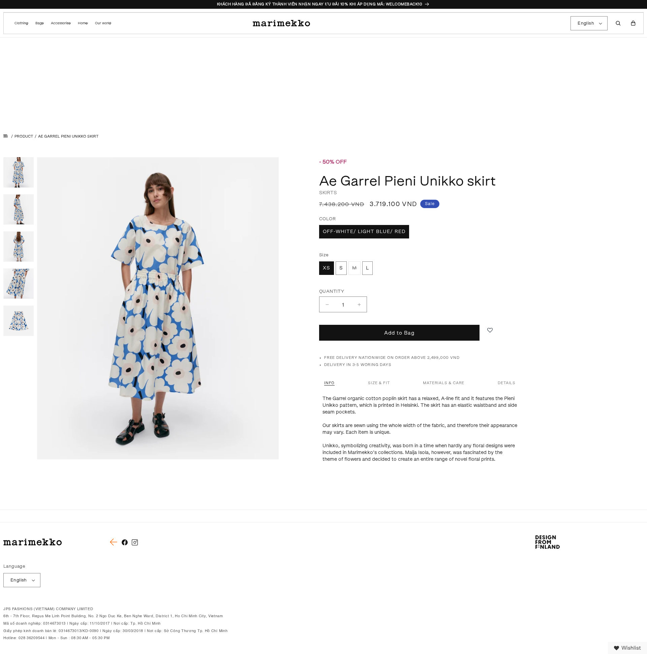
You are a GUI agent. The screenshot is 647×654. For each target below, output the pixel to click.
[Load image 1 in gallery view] (18, 172)
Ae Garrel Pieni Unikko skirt (68, 136)
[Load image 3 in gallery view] (18, 246)
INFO (329, 383)
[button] (20, 23)
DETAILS (507, 383)
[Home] (5, 136)
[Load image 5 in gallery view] (18, 321)
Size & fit (379, 383)
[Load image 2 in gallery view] (18, 209)
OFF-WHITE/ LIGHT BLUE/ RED (364, 231)
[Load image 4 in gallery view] (18, 283)
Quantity (331, 291)
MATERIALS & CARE (443, 383)
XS (326, 268)
